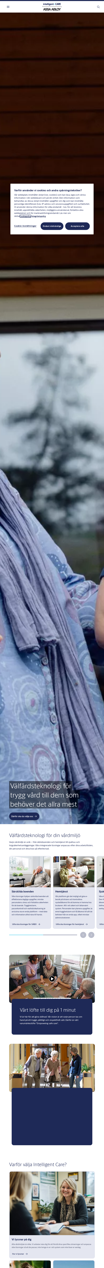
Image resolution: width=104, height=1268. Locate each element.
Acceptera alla (77, 226)
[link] (26, 924)
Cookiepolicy (25, 216)
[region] (52, 209)
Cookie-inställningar (25, 225)
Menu (12, 7)
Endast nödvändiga (52, 226)
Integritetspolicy (39, 216)
